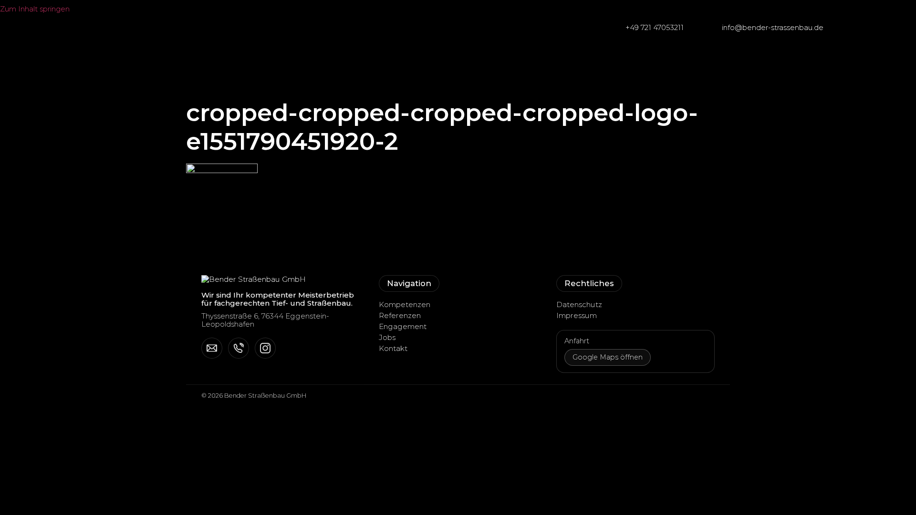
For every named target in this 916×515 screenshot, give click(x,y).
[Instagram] (265, 348)
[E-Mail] (211, 348)
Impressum (576, 315)
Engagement (403, 326)
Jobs (387, 337)
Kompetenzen (404, 304)
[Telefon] (238, 348)
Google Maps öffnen (607, 357)
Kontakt (393, 348)
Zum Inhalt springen (36, 8)
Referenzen (400, 315)
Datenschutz (579, 304)
